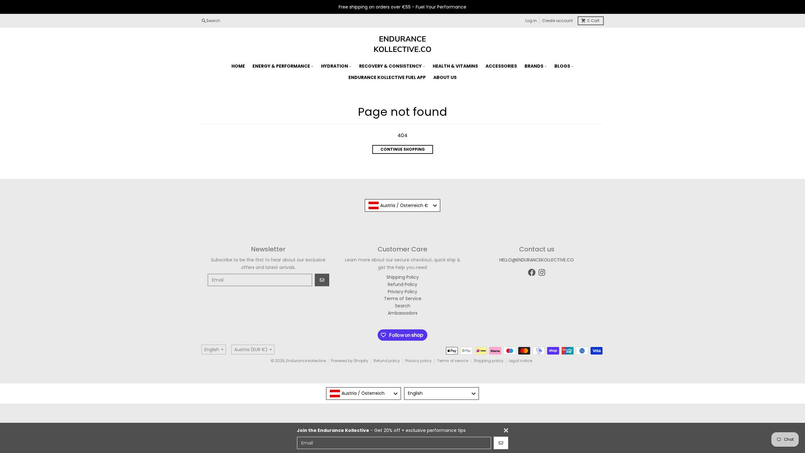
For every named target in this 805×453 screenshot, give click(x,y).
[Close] (506, 430)
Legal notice (520, 360)
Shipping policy (488, 360)
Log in (531, 20)
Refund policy (387, 360)
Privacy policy (418, 360)
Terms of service (452, 360)
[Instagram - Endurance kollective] (542, 272)
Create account (557, 20)
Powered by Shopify (349, 360)
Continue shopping (402, 149)
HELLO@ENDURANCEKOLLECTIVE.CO (536, 260)
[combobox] (402, 205)
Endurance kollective (306, 360)
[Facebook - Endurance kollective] (532, 272)
